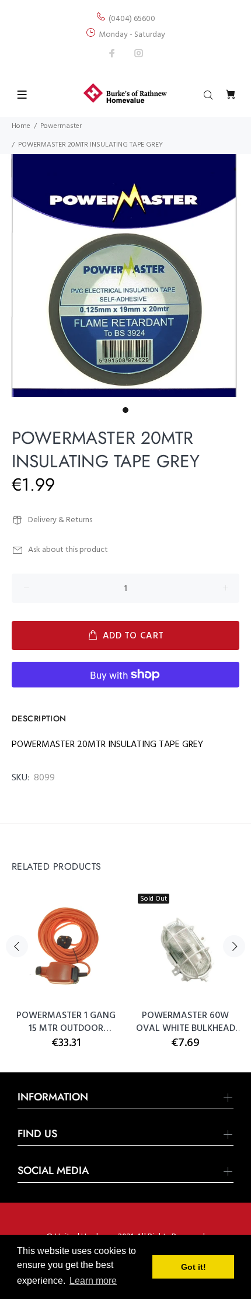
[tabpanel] (125, 275)
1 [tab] (125, 410)
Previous (17, 946)
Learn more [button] (93, 1281)
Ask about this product (68, 550)
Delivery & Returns (60, 520)
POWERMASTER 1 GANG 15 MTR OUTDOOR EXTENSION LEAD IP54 (66, 1022)
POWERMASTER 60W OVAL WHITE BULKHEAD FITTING (185, 1022)
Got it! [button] (193, 1267)
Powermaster (61, 126)
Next (234, 946)
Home (21, 126)
